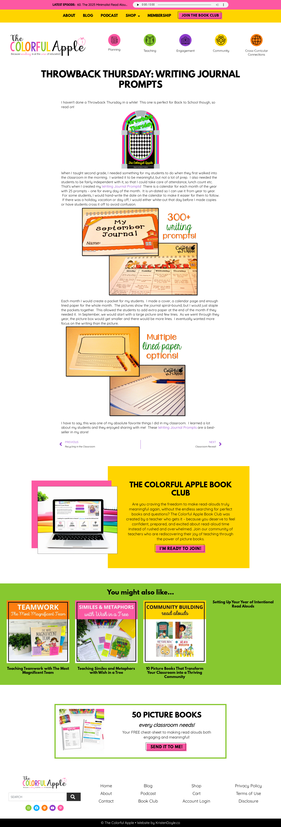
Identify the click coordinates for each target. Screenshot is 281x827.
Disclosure (248, 801)
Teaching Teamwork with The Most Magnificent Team (38, 671)
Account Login (196, 801)
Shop (131, 16)
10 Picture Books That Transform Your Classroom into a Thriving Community (174, 673)
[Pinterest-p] (61, 808)
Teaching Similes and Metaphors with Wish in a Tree (106, 671)
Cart (196, 793)
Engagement (185, 51)
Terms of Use (248, 793)
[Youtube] (53, 808)
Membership (159, 16)
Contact (106, 801)
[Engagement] (185, 40)
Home (106, 785)
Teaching (150, 51)
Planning (114, 49)
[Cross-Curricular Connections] (256, 40)
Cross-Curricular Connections (256, 53)
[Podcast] (44, 808)
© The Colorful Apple (117, 823)
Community (221, 51)
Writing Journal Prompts (121, 186)
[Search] (74, 797)
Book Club (148, 801)
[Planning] (114, 40)
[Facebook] (36, 808)
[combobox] (38, 797)
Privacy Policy (248, 785)
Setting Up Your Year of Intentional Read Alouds (243, 604)
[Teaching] (150, 40)
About (69, 16)
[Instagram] (28, 808)
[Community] (221, 40)
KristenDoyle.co (168, 823)
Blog (88, 16)
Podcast (109, 16)
